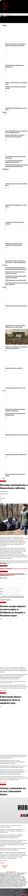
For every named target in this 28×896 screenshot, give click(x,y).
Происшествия (6, 5)
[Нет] (26, 895)
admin (1, 503)
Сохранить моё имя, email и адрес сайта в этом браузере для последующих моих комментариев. (12, 597)
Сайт (1, 593)
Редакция (5, 867)
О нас (4, 10)
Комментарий (3, 578)
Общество (5, 3)
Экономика (5, 6)
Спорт (4, 9)
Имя (1, 588)
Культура (5, 8)
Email (1, 591)
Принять (23, 895)
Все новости (5, 865)
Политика (5, 4)
